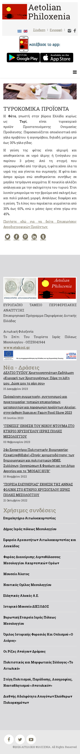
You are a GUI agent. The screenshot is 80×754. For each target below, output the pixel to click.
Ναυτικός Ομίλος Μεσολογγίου (27, 585)
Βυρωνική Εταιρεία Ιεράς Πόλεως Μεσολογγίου (29, 620)
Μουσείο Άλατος (16, 574)
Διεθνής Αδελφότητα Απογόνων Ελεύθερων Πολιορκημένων (37, 699)
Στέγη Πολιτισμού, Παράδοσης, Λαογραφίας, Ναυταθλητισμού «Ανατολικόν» (37, 682)
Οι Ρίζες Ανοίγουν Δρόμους (24, 651)
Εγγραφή (56, 30)
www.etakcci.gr (16, 347)
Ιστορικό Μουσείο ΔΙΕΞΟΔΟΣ (26, 606)
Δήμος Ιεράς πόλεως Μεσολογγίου (29, 529)
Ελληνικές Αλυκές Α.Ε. (21, 596)
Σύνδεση (39, 30)
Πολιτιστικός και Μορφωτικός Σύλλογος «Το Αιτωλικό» (38, 665)
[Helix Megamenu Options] (75, 72)
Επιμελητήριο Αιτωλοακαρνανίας (29, 518)
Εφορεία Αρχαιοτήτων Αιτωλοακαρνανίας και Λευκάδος (39, 543)
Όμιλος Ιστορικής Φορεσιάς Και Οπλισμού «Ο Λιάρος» (38, 637)
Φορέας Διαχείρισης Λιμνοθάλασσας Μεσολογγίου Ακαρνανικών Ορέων (31, 560)
